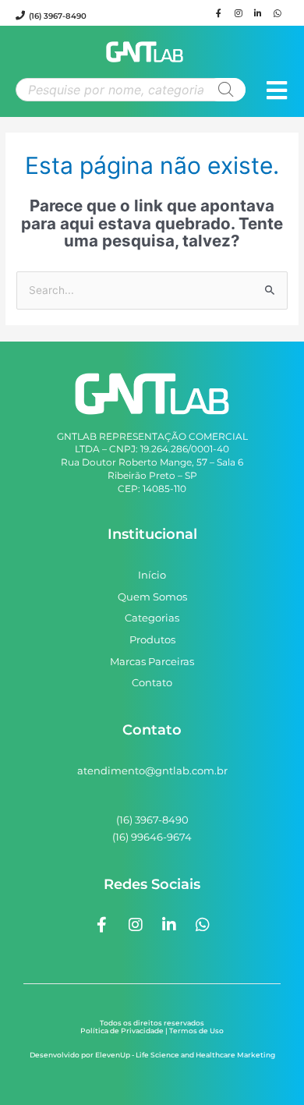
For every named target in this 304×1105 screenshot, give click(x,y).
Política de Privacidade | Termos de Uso (152, 1030)
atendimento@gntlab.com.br (152, 770)
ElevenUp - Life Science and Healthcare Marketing (185, 1054)
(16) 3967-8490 (58, 16)
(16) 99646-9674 (152, 837)
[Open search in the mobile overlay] (131, 89)
